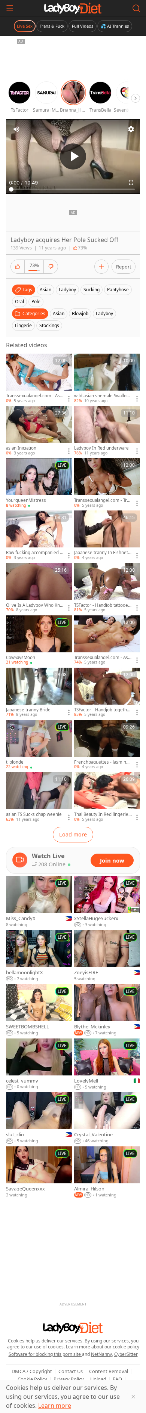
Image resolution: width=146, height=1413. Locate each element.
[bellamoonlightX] (39, 956)
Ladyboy (104, 313)
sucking (91, 289)
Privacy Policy (69, 1379)
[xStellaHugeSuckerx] (107, 902)
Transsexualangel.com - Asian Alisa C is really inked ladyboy (102, 657)
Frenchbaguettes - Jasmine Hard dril (101, 762)
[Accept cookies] (133, 1396)
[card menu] (68, 398)
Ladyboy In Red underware (101, 448)
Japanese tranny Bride (28, 710)
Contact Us (70, 1371)
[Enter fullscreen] (131, 183)
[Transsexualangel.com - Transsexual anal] (107, 483)
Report (123, 266)
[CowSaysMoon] (39, 640)
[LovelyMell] (107, 1064)
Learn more (54, 1405)
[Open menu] (9, 8)
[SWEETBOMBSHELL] (39, 1010)
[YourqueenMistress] (39, 483)
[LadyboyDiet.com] (73, 8)
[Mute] (16, 129)
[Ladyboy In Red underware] (107, 431)
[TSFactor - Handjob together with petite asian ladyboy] (107, 693)
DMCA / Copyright (32, 1371)
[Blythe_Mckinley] (107, 1010)
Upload (98, 1379)
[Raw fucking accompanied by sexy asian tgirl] (39, 535)
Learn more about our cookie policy (102, 1347)
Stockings (49, 325)
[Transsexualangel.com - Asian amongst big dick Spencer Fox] (39, 379)
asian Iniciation (21, 448)
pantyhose (118, 289)
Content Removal (108, 1371)
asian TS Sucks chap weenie (34, 814)
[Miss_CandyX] (39, 902)
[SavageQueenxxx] (39, 1172)
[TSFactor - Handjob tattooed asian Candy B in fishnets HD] (107, 588)
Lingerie (23, 325)
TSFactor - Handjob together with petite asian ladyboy (102, 710)
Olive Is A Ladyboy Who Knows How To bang (34, 605)
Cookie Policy (32, 1379)
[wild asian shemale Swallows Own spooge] (107, 379)
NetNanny (101, 1354)
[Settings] (131, 129)
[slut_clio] (39, 1118)
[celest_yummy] (39, 1064)
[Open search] (136, 8)
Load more (73, 834)
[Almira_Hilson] (107, 1172)
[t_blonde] (39, 745)
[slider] (73, 189)
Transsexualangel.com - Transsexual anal (103, 500)
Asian (58, 313)
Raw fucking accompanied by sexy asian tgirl (34, 552)
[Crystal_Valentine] (107, 1118)
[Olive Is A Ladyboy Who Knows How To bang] (39, 588)
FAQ (117, 1379)
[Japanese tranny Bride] (39, 693)
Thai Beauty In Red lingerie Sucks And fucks (103, 814)
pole (35, 301)
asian (45, 289)
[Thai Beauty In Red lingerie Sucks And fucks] (107, 797)
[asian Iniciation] (39, 431)
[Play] (73, 156)
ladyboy (67, 289)
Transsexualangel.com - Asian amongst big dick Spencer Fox (34, 396)
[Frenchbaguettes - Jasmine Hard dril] (107, 745)
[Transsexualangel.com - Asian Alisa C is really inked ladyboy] (107, 640)
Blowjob (80, 313)
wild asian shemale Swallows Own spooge (102, 396)
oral (19, 301)
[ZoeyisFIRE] (107, 956)
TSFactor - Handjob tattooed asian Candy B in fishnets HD (103, 605)
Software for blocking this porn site (45, 1354)
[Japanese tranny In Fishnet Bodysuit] (107, 535)
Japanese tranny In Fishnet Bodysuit (103, 552)
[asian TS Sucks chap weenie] (39, 797)
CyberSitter (126, 1354)
